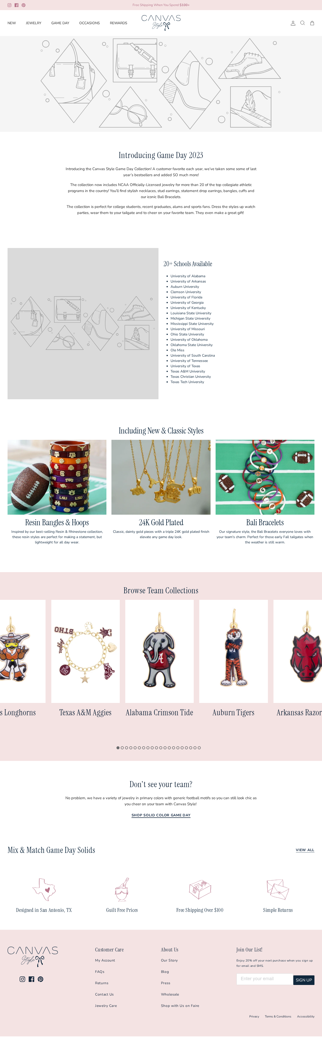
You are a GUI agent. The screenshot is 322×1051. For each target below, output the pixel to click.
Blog (165, 971)
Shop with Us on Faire (180, 1005)
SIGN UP (304, 980)
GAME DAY (60, 23)
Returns (101, 983)
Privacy (254, 1016)
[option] (161, 84)
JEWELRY (33, 23)
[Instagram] (9, 5)
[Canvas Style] (161, 23)
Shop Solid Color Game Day (161, 815)
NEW (12, 23)
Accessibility (305, 1016)
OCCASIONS (89, 23)
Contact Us (104, 994)
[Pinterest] (23, 5)
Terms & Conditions (278, 1016)
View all (305, 850)
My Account (105, 960)
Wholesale (170, 994)
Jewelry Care (106, 1005)
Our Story (169, 960)
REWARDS (118, 23)
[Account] (292, 23)
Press (166, 983)
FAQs (99, 971)
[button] (117, 747)
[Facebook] (16, 5)
